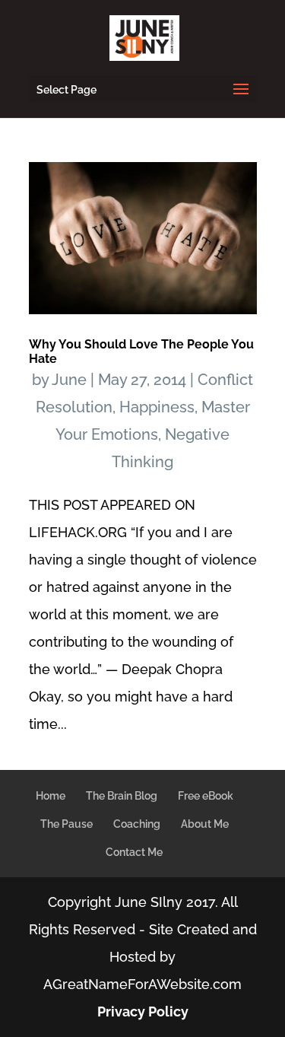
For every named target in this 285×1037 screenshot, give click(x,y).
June (69, 380)
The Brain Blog (121, 796)
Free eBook (205, 796)
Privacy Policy (142, 1012)
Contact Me (134, 852)
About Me (205, 824)
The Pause (66, 824)
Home (50, 796)
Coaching (136, 824)
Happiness (157, 407)
